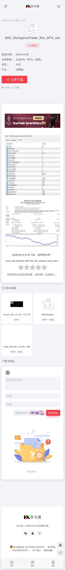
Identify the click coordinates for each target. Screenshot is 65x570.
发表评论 (53, 413)
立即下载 (17, 79)
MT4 (29, 59)
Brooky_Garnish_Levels (16, 346)
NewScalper (48, 314)
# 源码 (51, 319)
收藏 (34, 45)
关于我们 (36, 550)
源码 (37, 59)
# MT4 (16, 319)
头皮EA (17, 20)
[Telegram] (39, 533)
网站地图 (48, 550)
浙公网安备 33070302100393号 (28, 546)
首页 (5, 20)
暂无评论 (10, 361)
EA (10, 20)
